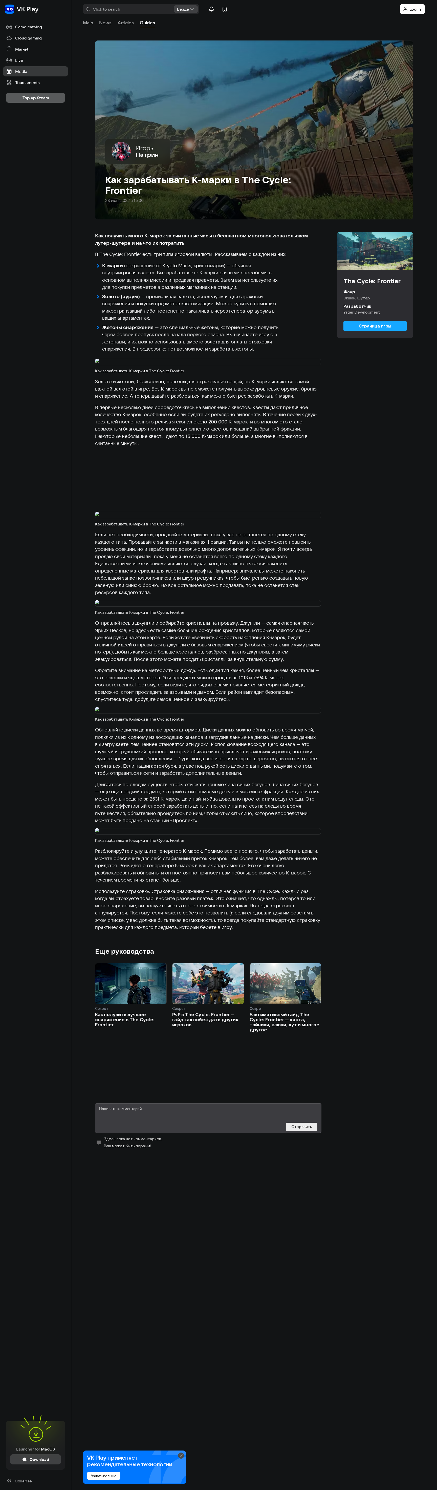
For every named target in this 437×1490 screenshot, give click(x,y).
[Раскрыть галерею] (208, 362)
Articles (126, 23)
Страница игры (375, 326)
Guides (147, 23)
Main (88, 23)
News (105, 23)
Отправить (301, 1126)
